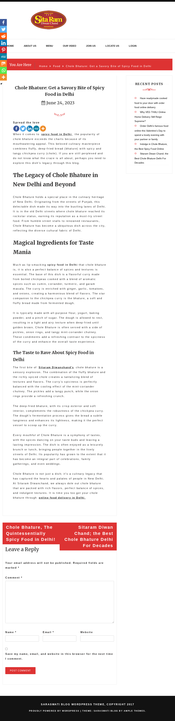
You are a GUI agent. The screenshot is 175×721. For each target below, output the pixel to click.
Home (10, 45)
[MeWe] (36, 129)
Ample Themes (134, 711)
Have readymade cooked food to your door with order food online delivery (150, 103)
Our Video (69, 45)
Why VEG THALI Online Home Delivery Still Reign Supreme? (150, 116)
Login (133, 45)
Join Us (91, 45)
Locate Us (112, 45)
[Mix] (3, 63)
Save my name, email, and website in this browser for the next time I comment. (59, 656)
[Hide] (1, 83)
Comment (14, 577)
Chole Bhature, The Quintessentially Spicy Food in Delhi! (30, 533)
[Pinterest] (3, 49)
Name (10, 632)
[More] (43, 129)
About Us (30, 45)
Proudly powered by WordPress (54, 711)
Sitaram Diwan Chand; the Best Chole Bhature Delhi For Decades (88, 536)
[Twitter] (23, 129)
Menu (49, 45)
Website (86, 632)
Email (48, 632)
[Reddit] (3, 36)
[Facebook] (16, 129)
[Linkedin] (30, 129)
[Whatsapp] (3, 70)
